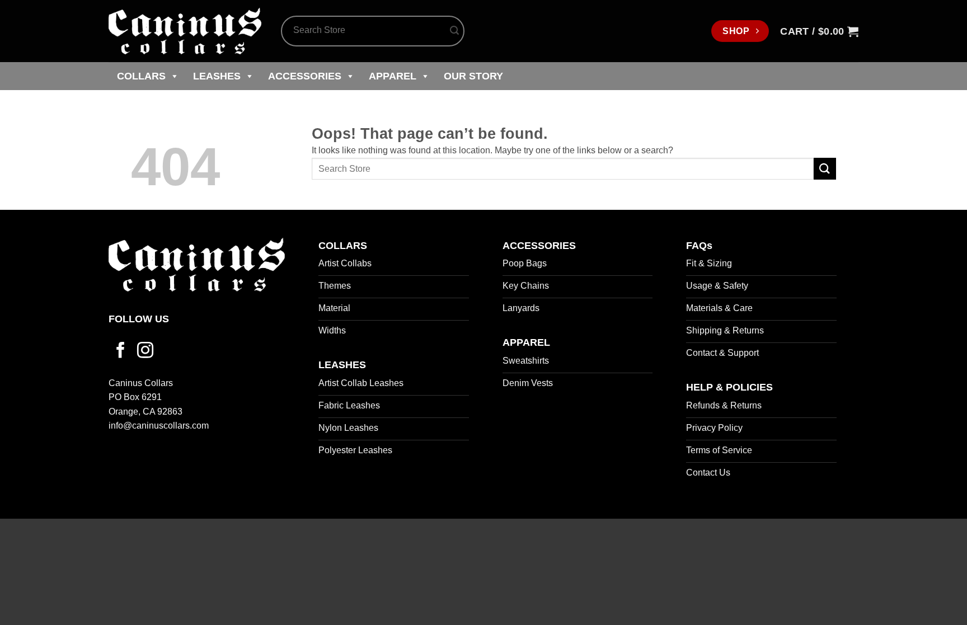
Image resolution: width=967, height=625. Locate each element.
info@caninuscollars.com (159, 425)
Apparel (392, 76)
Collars (141, 76)
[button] (819, 31)
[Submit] (454, 31)
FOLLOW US (139, 319)
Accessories (304, 76)
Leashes (217, 76)
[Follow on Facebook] (120, 351)
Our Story (473, 76)
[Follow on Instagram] (145, 351)
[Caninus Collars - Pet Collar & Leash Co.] (186, 31)
